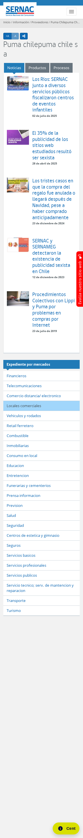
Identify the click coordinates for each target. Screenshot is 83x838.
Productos (37, 67)
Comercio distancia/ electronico (34, 395)
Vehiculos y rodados (24, 415)
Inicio (6, 22)
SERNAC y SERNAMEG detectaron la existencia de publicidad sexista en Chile (51, 256)
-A (16, 36)
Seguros (14, 545)
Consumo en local (22, 455)
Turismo (14, 610)
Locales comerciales (24, 405)
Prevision (15, 505)
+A (9, 36)
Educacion (15, 465)
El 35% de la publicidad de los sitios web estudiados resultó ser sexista (51, 145)
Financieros (16, 375)
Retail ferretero (20, 425)
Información (21, 22)
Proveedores (39, 22)
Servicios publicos (22, 575)
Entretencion (18, 475)
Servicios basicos (21, 555)
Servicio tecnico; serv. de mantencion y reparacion (40, 588)
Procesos (61, 67)
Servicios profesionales (26, 565)
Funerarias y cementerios (29, 485)
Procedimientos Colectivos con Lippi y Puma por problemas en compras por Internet (53, 309)
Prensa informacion (23, 495)
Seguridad (15, 525)
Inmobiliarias (18, 445)
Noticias (14, 67)
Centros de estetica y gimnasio (33, 535)
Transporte (16, 600)
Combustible (18, 435)
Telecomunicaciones (24, 385)
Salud (11, 515)
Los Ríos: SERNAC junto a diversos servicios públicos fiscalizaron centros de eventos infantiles (53, 94)
